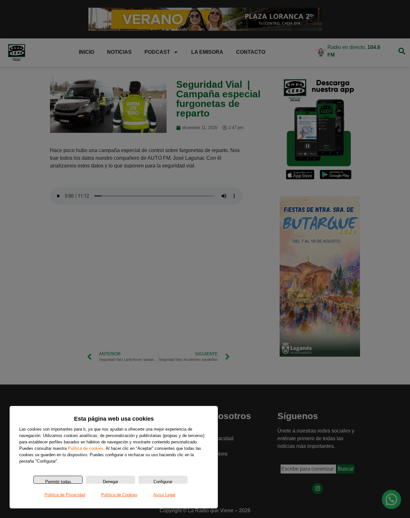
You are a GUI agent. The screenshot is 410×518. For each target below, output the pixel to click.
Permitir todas (58, 481)
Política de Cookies (119, 494)
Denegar (110, 481)
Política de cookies (85, 448)
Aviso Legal (164, 494)
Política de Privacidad (65, 494)
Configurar (162, 481)
